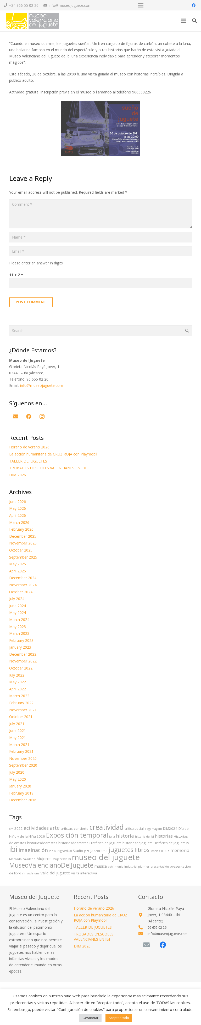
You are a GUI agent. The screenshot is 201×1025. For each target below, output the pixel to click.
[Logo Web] (32, 21)
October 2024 (20, 591)
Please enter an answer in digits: (36, 262)
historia (125, 835)
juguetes (121, 849)
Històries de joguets (105, 842)
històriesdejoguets (137, 842)
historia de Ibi (144, 836)
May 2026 (17, 508)
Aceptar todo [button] (119, 1017)
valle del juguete (55, 872)
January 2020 (20, 786)
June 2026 (17, 501)
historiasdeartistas (42, 842)
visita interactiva (84, 873)
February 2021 (21, 751)
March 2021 (19, 744)
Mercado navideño (22, 859)
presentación (159, 866)
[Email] (15, 416)
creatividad (107, 827)
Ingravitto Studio (70, 850)
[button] (194, 21)
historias (164, 836)
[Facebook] (193, 5)
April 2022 (17, 688)
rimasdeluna (31, 873)
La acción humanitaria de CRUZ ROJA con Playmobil (53, 454)
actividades (36, 828)
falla (112, 836)
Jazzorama (99, 850)
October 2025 (20, 550)
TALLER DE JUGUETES (28, 461)
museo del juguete (106, 857)
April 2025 (17, 570)
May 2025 (17, 563)
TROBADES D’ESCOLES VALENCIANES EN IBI (47, 467)
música (100, 866)
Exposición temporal (77, 835)
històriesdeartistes (73, 842)
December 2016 (22, 799)
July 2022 (16, 675)
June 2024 (17, 605)
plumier (143, 866)
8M (11, 829)
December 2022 (22, 654)
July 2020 (16, 772)
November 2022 (23, 661)
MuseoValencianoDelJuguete (51, 865)
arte (55, 827)
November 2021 (23, 709)
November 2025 (23, 543)
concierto (81, 828)
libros (142, 850)
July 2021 (16, 723)
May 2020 (17, 779)
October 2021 (20, 716)
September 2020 (23, 765)
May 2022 (17, 681)
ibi (13, 849)
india (52, 851)
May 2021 (17, 737)
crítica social (134, 828)
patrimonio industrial (122, 866)
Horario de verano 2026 (29, 447)
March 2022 (19, 695)
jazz (87, 851)
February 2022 (21, 702)
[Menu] (183, 20)
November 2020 (23, 758)
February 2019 (21, 793)
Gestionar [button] (90, 1017)
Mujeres (44, 858)
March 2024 (19, 619)
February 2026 (21, 529)
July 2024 (16, 598)
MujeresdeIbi (62, 859)
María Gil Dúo (159, 851)
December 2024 (22, 577)
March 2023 (19, 633)
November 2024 (23, 584)
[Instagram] (41, 416)
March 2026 (19, 522)
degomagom (153, 829)
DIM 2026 (17, 474)
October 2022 (20, 668)
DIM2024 (170, 828)
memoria (179, 850)
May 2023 (17, 626)
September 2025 (23, 557)
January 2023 (20, 647)
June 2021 (17, 730)
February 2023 (21, 640)
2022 (18, 828)
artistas (67, 828)
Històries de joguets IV (171, 842)
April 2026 (17, 515)
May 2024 (17, 612)
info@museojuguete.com (41, 385)
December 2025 (22, 536)
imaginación (33, 850)
